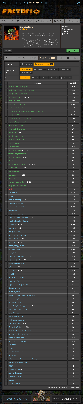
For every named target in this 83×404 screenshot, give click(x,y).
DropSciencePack (14, 260)
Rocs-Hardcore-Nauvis (16, 263)
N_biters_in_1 (13, 298)
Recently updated (25, 21)
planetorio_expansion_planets (18, 86)
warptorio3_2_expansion (17, 129)
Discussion (64, 58)
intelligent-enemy (14, 231)
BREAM (11, 274)
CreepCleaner (13, 210)
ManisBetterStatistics (16, 327)
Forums (18, 3)
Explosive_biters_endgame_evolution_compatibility (26, 111)
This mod (27, 64)
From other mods (44, 64)
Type (36, 77)
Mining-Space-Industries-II (17, 93)
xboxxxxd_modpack (14, 143)
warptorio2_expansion (16, 97)
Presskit (9, 399)
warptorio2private (14, 302)
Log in (77, 2)
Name (45, 77)
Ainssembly (12, 344)
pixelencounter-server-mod (17, 362)
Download (73, 51)
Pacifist (10, 189)
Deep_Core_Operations (16, 104)
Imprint (25, 398)
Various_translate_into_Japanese (20, 334)
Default (27, 69)
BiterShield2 (12, 224)
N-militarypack (13, 146)
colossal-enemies (14, 323)
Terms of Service (10, 398)
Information (10, 58)
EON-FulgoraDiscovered (16, 277)
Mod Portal (33, 3)
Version (55, 77)
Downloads (33, 58)
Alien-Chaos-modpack (16, 108)
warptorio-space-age (15, 214)
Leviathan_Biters (14, 291)
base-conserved (14, 175)
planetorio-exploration (16, 139)
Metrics (75, 58)
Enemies (8, 50)
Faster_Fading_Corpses (16, 245)
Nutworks (11, 348)
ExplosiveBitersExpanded (17, 122)
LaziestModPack (13, 313)
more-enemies (13, 238)
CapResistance (13, 355)
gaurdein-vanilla (14, 383)
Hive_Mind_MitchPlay (16, 256)
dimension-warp (14, 249)
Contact (16, 399)
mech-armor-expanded (16, 320)
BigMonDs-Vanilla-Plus (16, 182)
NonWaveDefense (14, 376)
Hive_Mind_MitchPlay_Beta (18, 306)
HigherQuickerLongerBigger (18, 284)
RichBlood (12, 270)
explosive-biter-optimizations (18, 164)
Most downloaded (44, 21)
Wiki (24, 3)
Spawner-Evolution (15, 373)
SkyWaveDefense (14, 288)
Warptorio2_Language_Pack (18, 217)
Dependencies (47, 58)
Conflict (52, 69)
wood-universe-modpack (17, 125)
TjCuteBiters (12, 242)
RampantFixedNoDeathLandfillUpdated (21, 295)
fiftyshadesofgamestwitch (17, 153)
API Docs (44, 3)
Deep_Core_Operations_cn (17, 309)
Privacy (19, 398)
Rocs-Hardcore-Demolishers (18, 221)
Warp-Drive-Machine (15, 203)
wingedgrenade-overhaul (17, 185)
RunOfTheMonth (14, 168)
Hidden (28, 72)
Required (40, 69)
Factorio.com (8, 3)
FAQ (21, 399)
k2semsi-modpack (14, 150)
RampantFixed (13, 192)
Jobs (26, 399)
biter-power (12, 253)
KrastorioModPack (14, 115)
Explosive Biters (26, 26)
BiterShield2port (14, 369)
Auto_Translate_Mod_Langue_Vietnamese (23, 359)
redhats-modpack (14, 171)
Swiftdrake (12, 178)
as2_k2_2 (12, 267)
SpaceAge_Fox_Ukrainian (17, 341)
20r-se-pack (12, 161)
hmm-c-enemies (14, 100)
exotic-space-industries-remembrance (21, 90)
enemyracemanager (15, 199)
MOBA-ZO (12, 366)
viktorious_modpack (15, 157)
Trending (59, 21)
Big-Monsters (13, 196)
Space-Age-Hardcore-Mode (17, 235)
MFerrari (25, 29)
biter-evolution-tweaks (16, 337)
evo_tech (11, 228)
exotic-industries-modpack (17, 207)
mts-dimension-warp (15, 352)
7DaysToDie (12, 380)
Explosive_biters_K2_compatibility (20, 118)
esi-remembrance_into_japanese (19, 330)
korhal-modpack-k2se (15, 136)
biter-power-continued (16, 316)
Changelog (21, 58)
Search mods (73, 21)
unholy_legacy (13, 132)
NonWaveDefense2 (15, 281)
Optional (65, 69)
